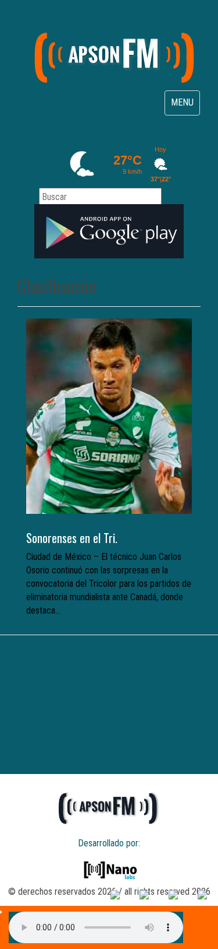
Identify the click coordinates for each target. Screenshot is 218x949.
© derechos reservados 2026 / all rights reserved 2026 (109, 891)
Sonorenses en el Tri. (71, 537)
